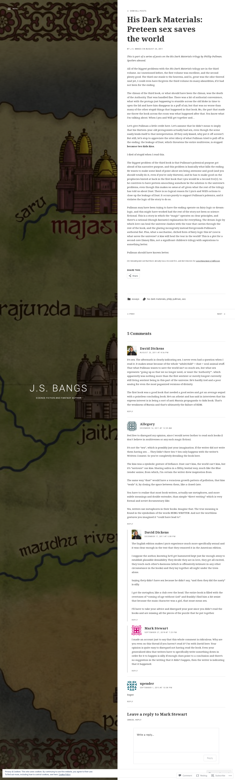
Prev (126, 314)
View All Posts (138, 11)
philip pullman (174, 299)
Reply (130, 412)
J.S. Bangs (59, 388)
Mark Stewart (173, 714)
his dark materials (156, 299)
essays (135, 299)
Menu (15, 9)
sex (184, 299)
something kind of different (208, 261)
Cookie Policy (64, 774)
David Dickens (152, 348)
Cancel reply (134, 720)
